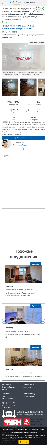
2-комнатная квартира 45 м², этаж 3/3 (18, 373)
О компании (6, 394)
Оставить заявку (29, 394)
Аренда (4, 389)
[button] (4, 321)
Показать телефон (24, 138)
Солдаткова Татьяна (20, 145)
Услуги (4, 396)
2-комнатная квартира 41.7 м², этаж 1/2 (19, 331)
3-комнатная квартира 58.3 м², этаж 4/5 (19, 290)
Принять (23, 442)
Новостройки (6, 384)
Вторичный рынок (8, 387)
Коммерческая (29, 384)
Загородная (28, 387)
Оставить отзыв (29, 396)
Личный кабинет (8, 398)
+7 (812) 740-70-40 (30, 3)
